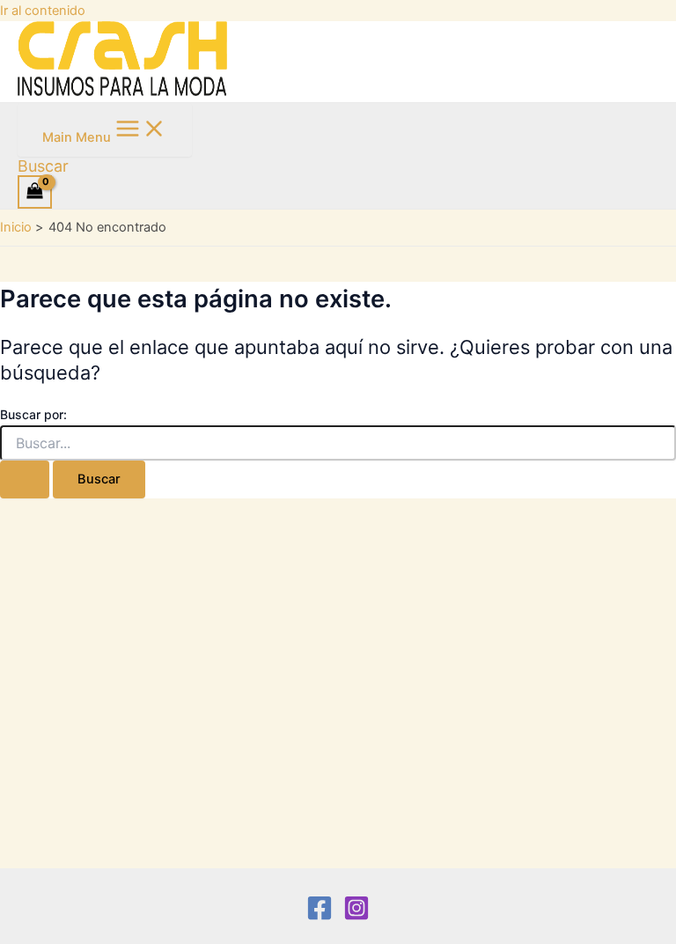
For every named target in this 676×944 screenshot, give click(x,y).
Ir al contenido (42, 10)
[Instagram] (356, 917)
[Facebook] (319, 917)
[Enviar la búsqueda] (24, 479)
